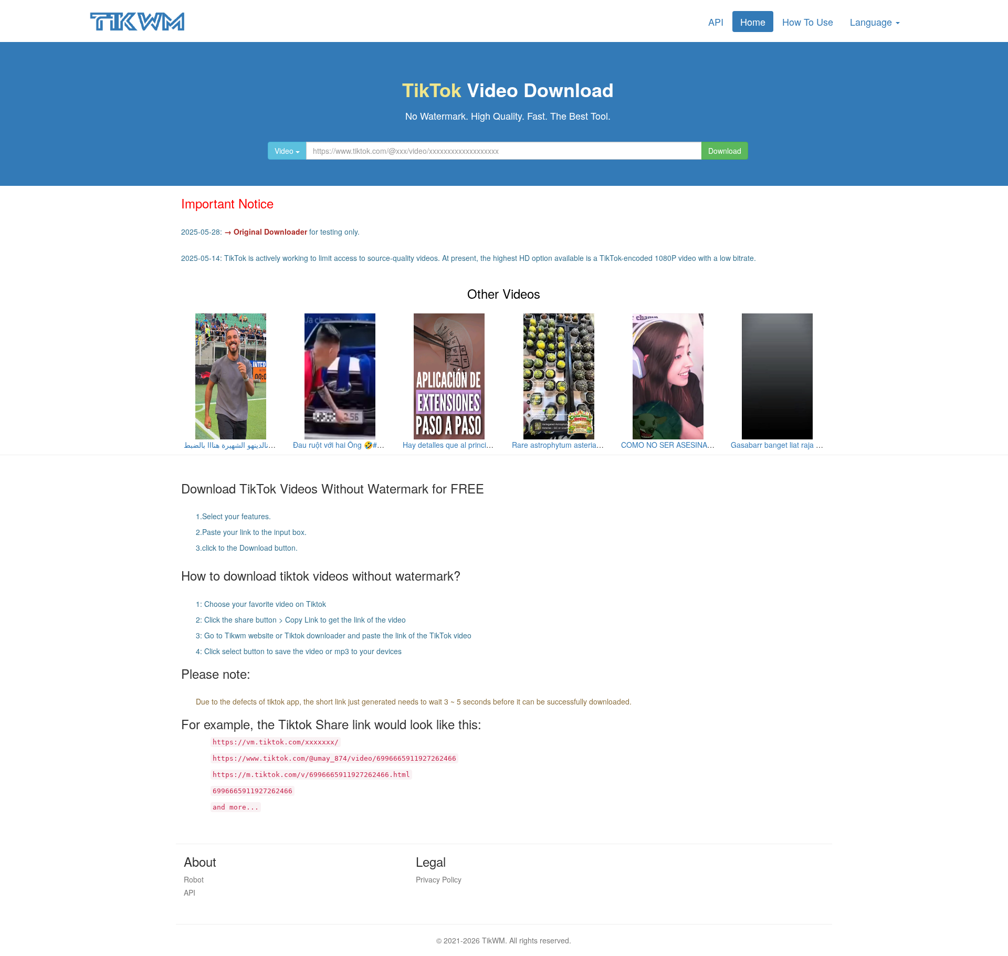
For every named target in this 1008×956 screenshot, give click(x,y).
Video (285, 150)
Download (724, 150)
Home (752, 21)
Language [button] (872, 21)
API (715, 21)
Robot (194, 879)
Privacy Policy (438, 879)
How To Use (807, 21)
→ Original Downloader (265, 231)
